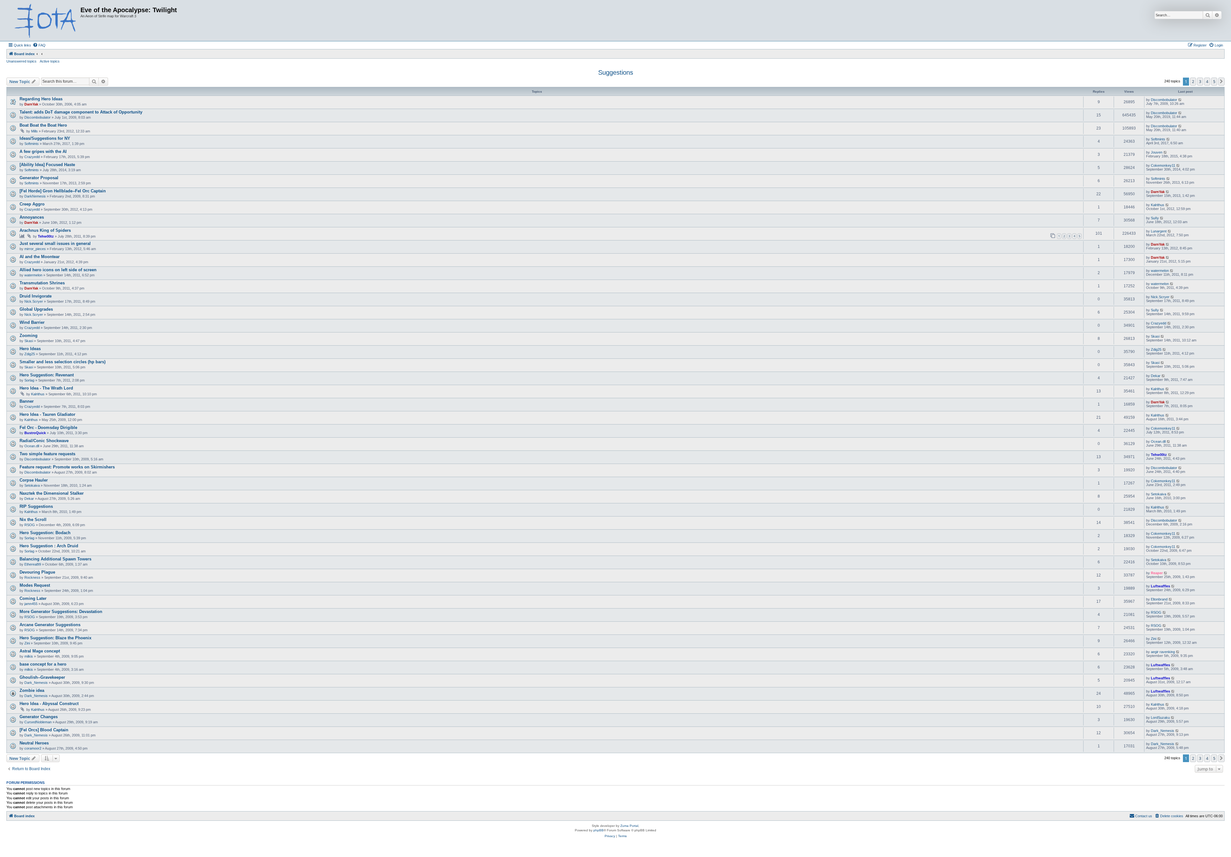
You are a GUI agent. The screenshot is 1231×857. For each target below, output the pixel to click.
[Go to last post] (1180, 100)
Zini (27, 643)
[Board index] (44, 20)
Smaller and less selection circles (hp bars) (62, 361)
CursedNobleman (38, 722)
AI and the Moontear (40, 256)
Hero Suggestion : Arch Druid (49, 545)
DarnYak (31, 104)
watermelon (33, 275)
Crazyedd (32, 157)
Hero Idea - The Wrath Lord (46, 388)
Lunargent (1159, 231)
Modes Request (35, 585)
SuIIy (1155, 218)
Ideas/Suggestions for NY (45, 138)
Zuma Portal (629, 826)
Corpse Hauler (34, 480)
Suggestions (615, 72)
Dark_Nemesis (36, 683)
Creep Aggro (32, 204)
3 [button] (1200, 81)
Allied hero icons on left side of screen (58, 269)
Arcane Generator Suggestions (50, 624)
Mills (34, 131)
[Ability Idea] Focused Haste (47, 164)
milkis (28, 656)
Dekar (1155, 376)
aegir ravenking (1163, 652)
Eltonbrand (1159, 599)
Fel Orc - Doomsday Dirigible (48, 427)
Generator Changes (39, 716)
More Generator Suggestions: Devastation (61, 611)
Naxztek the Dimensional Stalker (52, 493)
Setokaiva (32, 485)
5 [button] (1214, 81)
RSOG (29, 525)
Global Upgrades (36, 309)
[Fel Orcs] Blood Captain (44, 729)
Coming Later (33, 598)
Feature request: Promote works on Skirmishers (67, 467)
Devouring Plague (37, 572)
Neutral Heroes (34, 743)
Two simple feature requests (47, 453)
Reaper (1157, 573)
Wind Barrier (32, 322)
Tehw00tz (46, 236)
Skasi (28, 341)
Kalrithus (1157, 205)
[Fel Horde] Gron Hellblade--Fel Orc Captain (63, 191)
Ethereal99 (32, 564)
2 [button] (1193, 81)
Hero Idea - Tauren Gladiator (47, 414)
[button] (1221, 81)
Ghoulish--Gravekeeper (42, 677)
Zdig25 (29, 354)
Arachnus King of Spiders (45, 230)
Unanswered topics (21, 61)
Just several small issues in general (55, 243)
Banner (27, 401)
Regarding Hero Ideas (41, 99)
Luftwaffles (1160, 586)
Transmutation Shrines (42, 283)
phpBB (598, 830)
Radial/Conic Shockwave (44, 440)
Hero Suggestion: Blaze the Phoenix (55, 637)
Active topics (50, 61)
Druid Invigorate (36, 296)
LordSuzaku (1160, 717)
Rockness (32, 577)
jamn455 (31, 604)
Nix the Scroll (33, 519)
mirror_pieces (35, 249)
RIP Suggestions (36, 506)
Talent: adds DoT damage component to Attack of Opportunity (81, 112)
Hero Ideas (30, 348)
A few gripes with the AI (43, 151)
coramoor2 (32, 748)
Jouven (1156, 152)
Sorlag (29, 380)
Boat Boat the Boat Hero (43, 125)
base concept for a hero (43, 664)
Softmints (31, 144)
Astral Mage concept (40, 651)
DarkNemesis (35, 196)
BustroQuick (35, 433)
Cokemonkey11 (1163, 165)
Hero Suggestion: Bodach (45, 532)
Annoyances (32, 217)
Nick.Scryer (33, 301)
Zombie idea (32, 690)
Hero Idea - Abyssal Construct (49, 703)
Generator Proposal (39, 177)
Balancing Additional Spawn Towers (55, 559)
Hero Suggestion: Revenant (47, 375)
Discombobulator (1164, 100)
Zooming (29, 335)
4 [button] (1207, 81)
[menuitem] (39, 45)
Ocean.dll (31, 446)
